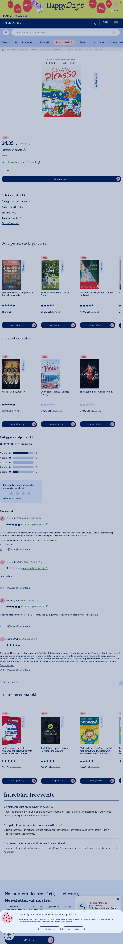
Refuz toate (49, 929)
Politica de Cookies (66, 921)
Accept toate (73, 929)
